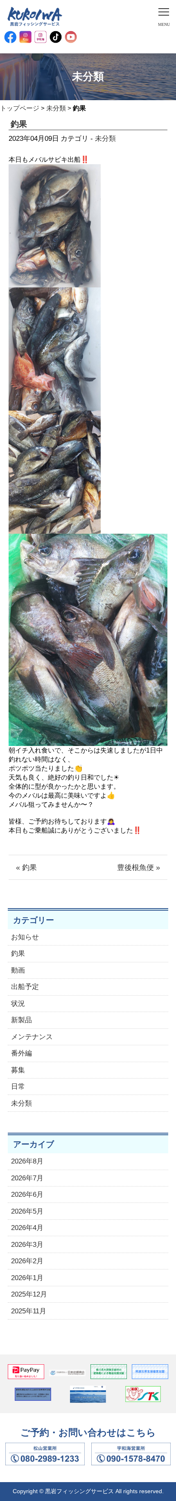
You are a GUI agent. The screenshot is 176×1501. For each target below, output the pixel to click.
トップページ (19, 108)
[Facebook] (10, 37)
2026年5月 (27, 1211)
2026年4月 (27, 1228)
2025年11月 (28, 1311)
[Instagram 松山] (25, 37)
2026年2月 (27, 1261)
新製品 (21, 1020)
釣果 (18, 953)
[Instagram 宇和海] (40, 37)
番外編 (21, 1053)
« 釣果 (26, 867)
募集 (18, 1070)
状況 (18, 1004)
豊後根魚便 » (138, 867)
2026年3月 (27, 1245)
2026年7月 (27, 1178)
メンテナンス (32, 1037)
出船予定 (25, 987)
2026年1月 (27, 1278)
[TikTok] (56, 37)
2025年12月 (29, 1294)
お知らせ (25, 937)
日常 (18, 1086)
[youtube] (71, 37)
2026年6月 (27, 1194)
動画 (18, 970)
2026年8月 (27, 1161)
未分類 (56, 108)
